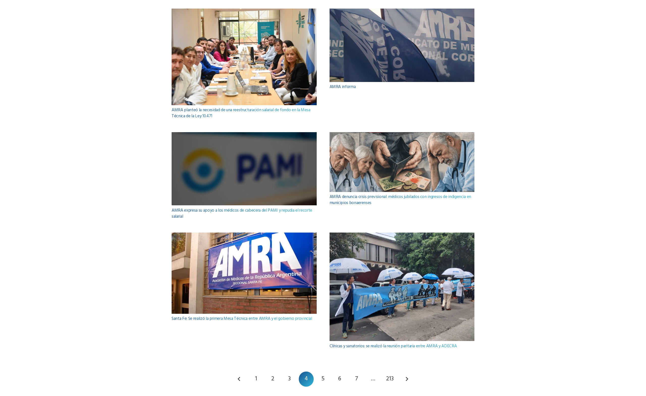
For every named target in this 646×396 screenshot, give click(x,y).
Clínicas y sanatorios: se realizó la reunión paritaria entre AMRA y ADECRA (393, 346)
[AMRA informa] (402, 12)
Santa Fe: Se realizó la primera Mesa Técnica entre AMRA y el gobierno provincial (242, 318)
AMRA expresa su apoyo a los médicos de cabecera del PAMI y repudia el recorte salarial (242, 213)
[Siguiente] (406, 379)
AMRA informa (343, 86)
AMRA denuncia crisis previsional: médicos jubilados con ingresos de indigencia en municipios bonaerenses (400, 199)
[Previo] (239, 379)
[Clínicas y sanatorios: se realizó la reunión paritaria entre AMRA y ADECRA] (402, 236)
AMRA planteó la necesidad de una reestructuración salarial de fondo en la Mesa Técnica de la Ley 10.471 (241, 113)
